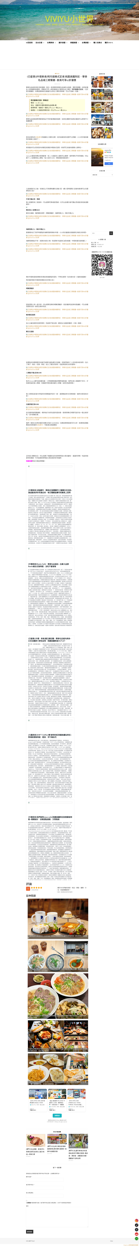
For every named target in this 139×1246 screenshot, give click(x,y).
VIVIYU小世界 (69, 19)
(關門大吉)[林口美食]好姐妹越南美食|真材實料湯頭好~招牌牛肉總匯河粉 (57, 1149)
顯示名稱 (29, 1177)
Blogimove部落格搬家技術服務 (131, 1245)
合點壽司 (38, 137)
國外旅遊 (62, 43)
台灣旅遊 (85, 43)
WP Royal (32, 1241)
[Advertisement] (69, 57)
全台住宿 (39, 43)
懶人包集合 (97, 43)
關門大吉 (57, 73)
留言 (27, 1206)
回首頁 (30, 43)
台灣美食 (50, 43)
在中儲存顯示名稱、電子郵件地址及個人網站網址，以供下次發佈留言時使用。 (49, 1203)
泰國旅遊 (73, 43)
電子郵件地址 (30, 1184)
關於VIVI (108, 43)
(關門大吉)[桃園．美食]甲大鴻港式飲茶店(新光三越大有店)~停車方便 (35, 1151)
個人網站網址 (29, 1193)
